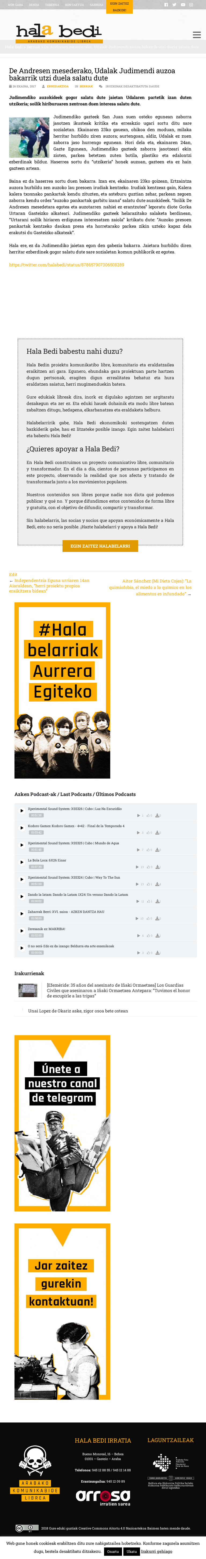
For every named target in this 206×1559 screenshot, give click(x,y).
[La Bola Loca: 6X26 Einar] (22, 862)
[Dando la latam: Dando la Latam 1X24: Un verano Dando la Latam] (22, 896)
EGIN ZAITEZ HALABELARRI (100, 546)
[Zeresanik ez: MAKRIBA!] (22, 931)
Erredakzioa (58, 86)
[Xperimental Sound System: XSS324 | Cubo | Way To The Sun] (22, 879)
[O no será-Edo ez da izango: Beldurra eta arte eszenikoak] (22, 948)
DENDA (34, 5)
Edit (13, 574)
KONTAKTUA (74, 5)
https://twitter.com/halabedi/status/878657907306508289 (66, 264)
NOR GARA (15, 5)
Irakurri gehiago (156, 1551)
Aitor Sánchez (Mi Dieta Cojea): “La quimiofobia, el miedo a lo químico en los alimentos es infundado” (150, 587)
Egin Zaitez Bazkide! (119, 6)
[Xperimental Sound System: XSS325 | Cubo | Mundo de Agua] (22, 845)
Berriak (86, 86)
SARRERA (96, 5)
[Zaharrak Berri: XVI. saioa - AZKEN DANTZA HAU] (22, 914)
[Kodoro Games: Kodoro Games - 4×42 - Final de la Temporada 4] (22, 828)
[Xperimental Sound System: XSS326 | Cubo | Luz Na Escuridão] (22, 811)
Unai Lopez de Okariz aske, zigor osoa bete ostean (78, 1010)
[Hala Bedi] (96, 33)
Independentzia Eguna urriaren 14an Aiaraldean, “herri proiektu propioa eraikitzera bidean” (49, 585)
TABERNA (52, 5)
